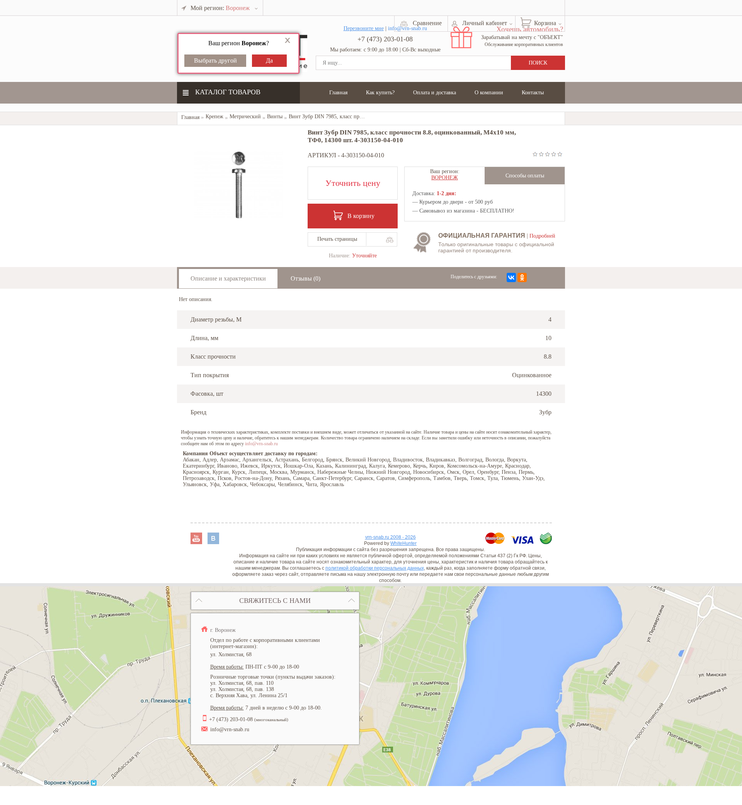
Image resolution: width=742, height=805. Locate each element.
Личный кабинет (484, 23)
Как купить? (380, 92)
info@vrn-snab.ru (261, 443)
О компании (489, 92)
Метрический (245, 116)
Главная (338, 92)
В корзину (360, 216)
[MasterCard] (495, 542)
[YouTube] (197, 542)
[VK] (213, 542)
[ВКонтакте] (511, 277)
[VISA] (523, 542)
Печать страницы (337, 239)
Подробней (542, 236)
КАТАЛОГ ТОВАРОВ (227, 92)
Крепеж (214, 116)
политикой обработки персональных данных (374, 568)
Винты (275, 116)
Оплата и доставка (434, 92)
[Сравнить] (389, 240)
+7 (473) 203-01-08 (385, 39)
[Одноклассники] (522, 277)
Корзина (545, 23)
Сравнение (427, 23)
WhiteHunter (403, 543)
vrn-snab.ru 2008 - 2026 (390, 537)
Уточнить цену (352, 183)
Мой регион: (220, 8)
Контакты (533, 92)
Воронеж (444, 177)
